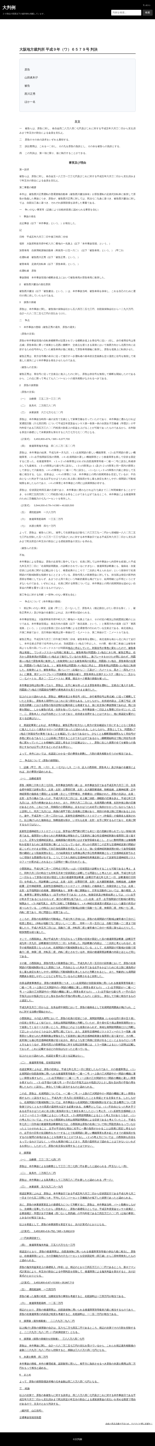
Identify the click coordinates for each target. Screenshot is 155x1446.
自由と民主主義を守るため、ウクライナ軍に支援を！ (129, 1423)
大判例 (9, 7)
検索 (147, 12)
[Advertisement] (77, 28)
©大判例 (77, 1439)
